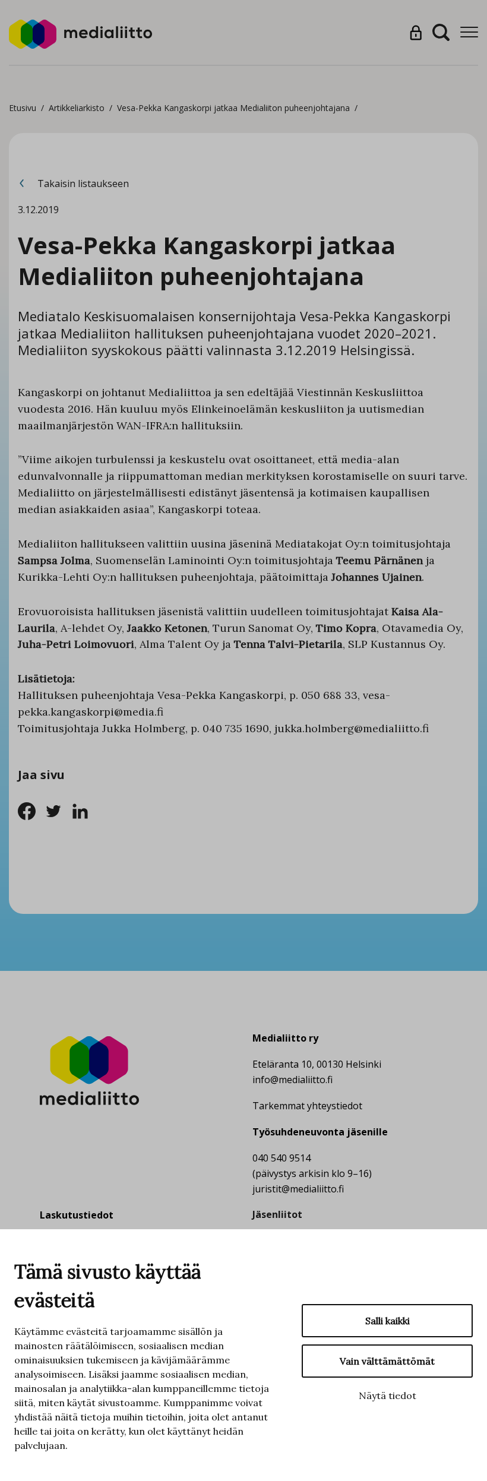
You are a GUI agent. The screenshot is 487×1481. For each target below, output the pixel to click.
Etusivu (22, 107)
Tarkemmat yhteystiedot (307, 1105)
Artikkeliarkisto (77, 107)
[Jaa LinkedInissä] (83, 810)
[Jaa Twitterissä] (58, 810)
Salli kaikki (387, 1321)
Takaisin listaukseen (82, 183)
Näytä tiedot (387, 1395)
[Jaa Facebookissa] (31, 810)
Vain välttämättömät (387, 1361)
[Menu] (469, 32)
